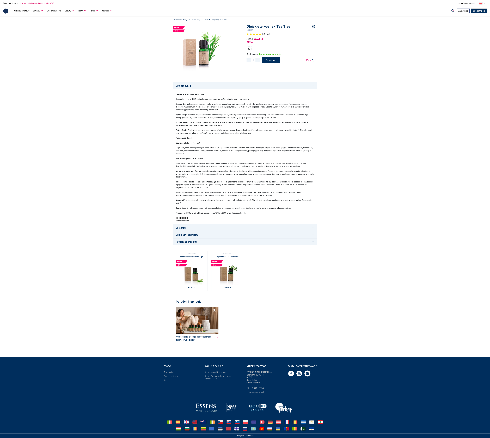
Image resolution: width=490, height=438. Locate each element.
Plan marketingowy (171, 376)
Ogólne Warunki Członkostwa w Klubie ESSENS (218, 377)
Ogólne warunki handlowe (215, 372)
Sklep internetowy (21, 11)
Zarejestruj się (479, 11)
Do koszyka (271, 60)
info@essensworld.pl (467, 3)
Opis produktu (183, 85)
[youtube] (299, 373)
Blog (166, 380)
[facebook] (291, 373)
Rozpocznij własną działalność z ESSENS (37, 3)
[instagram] (307, 373)
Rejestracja (168, 372)
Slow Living (196, 20)
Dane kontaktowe (10, 3)
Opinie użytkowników (187, 234)
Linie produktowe (54, 11)
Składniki (181, 227)
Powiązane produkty (186, 241)
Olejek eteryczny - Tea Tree (216, 20)
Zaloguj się (463, 11)
